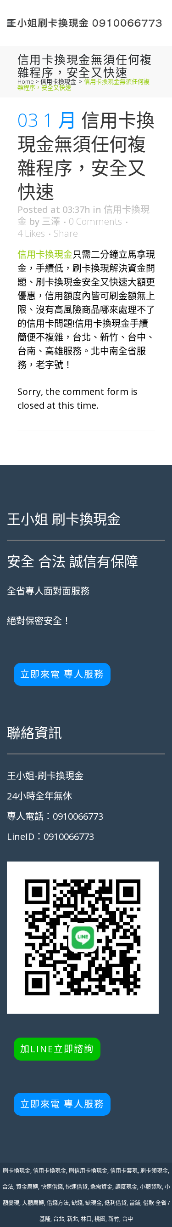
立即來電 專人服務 (62, 674)
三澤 (51, 221)
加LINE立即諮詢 (57, 1049)
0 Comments (95, 221)
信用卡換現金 (58, 81)
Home (25, 81)
